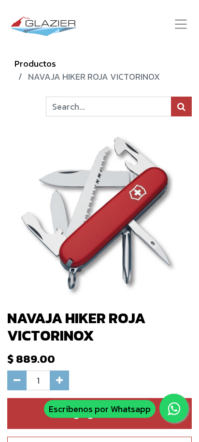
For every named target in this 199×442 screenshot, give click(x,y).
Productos (35, 63)
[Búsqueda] (181, 106)
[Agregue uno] (59, 380)
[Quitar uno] (17, 380)
